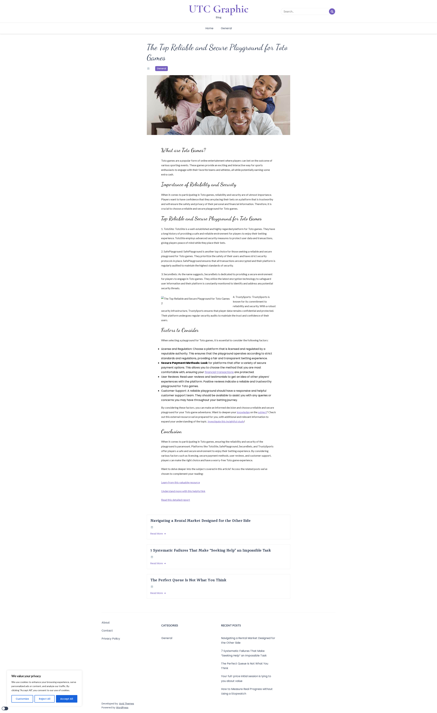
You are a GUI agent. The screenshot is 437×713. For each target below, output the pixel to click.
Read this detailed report (175, 499)
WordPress (122, 707)
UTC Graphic (219, 8)
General (226, 28)
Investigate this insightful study (226, 421)
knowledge (243, 412)
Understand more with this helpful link (183, 491)
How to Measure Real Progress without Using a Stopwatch (247, 691)
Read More (157, 533)
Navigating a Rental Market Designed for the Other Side (200, 520)
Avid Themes (126, 703)
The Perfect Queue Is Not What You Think (188, 580)
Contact (107, 631)
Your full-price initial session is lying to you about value (246, 678)
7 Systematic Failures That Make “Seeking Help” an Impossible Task (210, 550)
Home (209, 28)
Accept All (66, 699)
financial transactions (219, 372)
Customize (22, 699)
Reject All (44, 699)
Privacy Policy (111, 639)
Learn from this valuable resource (180, 482)
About (106, 623)
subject (262, 412)
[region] (44, 688)
